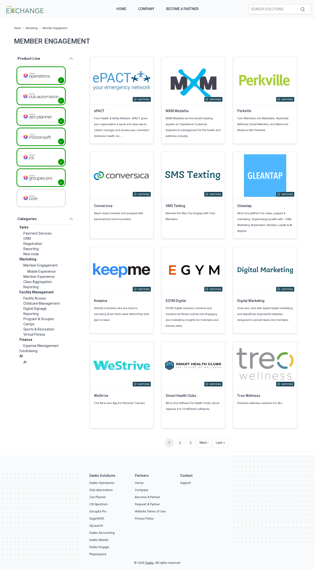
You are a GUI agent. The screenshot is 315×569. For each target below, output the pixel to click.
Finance (25, 340)
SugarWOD (96, 518)
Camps (28, 324)
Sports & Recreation (38, 329)
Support (185, 483)
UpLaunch (96, 525)
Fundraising (28, 351)
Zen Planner (97, 497)
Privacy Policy (144, 518)
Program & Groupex (38, 319)
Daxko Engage (99, 547)
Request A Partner (147, 504)
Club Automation (101, 490)
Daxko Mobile (98, 540)
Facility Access (34, 298)
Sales (24, 227)
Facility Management (36, 292)
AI (21, 356)
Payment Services (37, 233)
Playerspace (97, 554)
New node (31, 254)
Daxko (149, 563)
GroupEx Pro (98, 511)
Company (146, 9)
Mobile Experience (41, 271)
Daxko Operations (101, 483)
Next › (204, 443)
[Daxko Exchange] (24, 9)
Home (121, 9)
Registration (32, 244)
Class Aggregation (37, 282)
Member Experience (39, 277)
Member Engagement (40, 265)
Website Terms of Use (150, 511)
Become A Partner (182, 9)
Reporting (31, 249)
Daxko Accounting (102, 533)
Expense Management (41, 346)
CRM (27, 238)
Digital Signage (35, 309)
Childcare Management (41, 303)
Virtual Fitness (34, 334)
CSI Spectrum (98, 504)
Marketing (27, 259)
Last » (220, 443)
